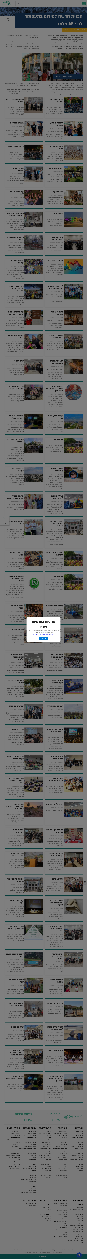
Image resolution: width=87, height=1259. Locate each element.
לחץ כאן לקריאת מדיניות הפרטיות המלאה (43, 634)
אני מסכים (43, 638)
